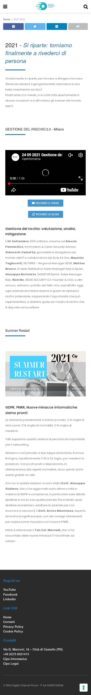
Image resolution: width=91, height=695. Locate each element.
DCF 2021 (19, 19)
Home (6, 19)
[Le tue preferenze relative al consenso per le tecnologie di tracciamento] (84, 688)
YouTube (9, 589)
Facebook (10, 594)
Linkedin (9, 599)
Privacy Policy (13, 626)
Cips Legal (11, 663)
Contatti (9, 622)
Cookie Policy (13, 631)
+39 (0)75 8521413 (16, 654)
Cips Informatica (15, 659)
